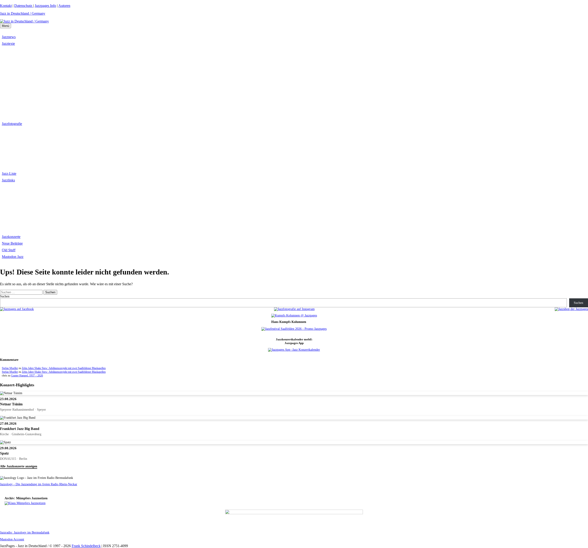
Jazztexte (8, 43)
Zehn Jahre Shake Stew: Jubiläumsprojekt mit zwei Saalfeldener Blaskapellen (64, 368)
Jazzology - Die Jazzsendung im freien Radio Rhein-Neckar (38, 484)
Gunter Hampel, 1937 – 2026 (27, 375)
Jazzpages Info (45, 6)
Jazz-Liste (9, 173)
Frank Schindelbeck (86, 546)
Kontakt (6, 6)
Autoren (64, 6)
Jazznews (9, 37)
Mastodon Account (12, 539)
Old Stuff (8, 250)
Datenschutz (23, 6)
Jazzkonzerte (11, 237)
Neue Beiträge (12, 243)
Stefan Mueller (10, 368)
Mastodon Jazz (12, 257)
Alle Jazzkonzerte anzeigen (18, 466)
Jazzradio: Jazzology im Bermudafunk (24, 532)
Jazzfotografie (12, 124)
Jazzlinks (8, 180)
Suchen (4, 296)
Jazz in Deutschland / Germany (22, 13)
